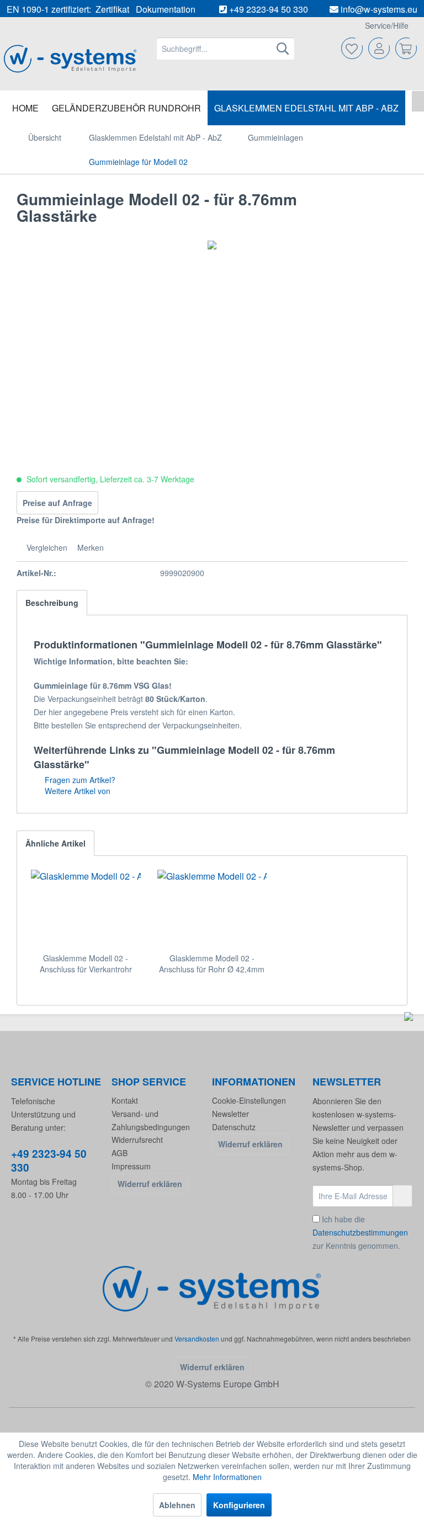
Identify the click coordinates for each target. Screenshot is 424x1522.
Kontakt (125, 1100)
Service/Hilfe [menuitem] (387, 25)
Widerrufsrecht (137, 1139)
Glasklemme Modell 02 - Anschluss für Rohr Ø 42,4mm (211, 963)
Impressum (131, 1166)
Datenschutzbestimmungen (360, 1232)
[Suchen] (282, 49)
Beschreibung (51, 602)
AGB (120, 1152)
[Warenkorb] (406, 49)
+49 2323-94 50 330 (268, 9)
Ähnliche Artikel (55, 843)
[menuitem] (226, 49)
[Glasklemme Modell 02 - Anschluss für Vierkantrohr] (86, 908)
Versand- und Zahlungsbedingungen (151, 1120)
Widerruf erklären (150, 1183)
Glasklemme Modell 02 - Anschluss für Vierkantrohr (86, 963)
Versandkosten (196, 1338)
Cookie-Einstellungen (249, 1100)
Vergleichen (45, 547)
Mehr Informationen (227, 1476)
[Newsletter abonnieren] (402, 1196)
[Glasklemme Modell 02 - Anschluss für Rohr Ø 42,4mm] (212, 908)
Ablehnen (177, 1504)
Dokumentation (165, 9)
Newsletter (230, 1113)
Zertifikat (112, 9)
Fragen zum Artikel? (79, 779)
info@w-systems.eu (379, 9)
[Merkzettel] (352, 49)
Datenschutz (234, 1126)
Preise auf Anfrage (57, 502)
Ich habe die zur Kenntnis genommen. (360, 1232)
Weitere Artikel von (76, 790)
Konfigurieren (239, 1504)
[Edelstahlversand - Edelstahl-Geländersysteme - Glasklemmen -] (212, 1288)
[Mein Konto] (379, 49)
